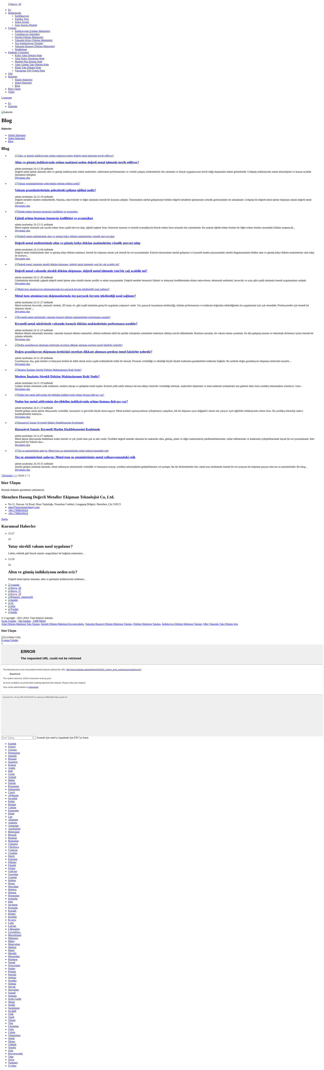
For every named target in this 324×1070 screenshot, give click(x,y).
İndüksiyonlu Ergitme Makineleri (32, 31)
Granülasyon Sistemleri (27, 34)
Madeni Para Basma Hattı (28, 61)
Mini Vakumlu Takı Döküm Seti (220, 624)
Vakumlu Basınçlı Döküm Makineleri (35, 46)
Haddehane (21, 49)
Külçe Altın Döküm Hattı (28, 55)
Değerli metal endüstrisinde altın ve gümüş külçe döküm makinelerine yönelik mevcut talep (77, 243)
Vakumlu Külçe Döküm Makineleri (33, 40)
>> (16, 475)
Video (11, 91)
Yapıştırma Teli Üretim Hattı (30, 70)
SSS (10, 73)
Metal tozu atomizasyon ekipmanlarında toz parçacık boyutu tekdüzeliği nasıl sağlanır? (75, 296)
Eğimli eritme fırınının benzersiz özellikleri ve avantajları (54, 218)
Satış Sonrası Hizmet (26, 25)
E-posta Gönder (9, 640)
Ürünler (12, 28)
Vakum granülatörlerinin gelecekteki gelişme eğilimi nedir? (55, 190)
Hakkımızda (14, 12)
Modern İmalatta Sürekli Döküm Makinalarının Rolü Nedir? (57, 376)
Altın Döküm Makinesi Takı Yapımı (20, 624)
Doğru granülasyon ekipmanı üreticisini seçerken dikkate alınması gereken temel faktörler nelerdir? (83, 351)
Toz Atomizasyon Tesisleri (29, 43)
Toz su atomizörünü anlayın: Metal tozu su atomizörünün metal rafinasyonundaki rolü (75, 457)
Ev (9, 9)
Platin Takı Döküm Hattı (28, 67)
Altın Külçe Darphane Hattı (29, 58)
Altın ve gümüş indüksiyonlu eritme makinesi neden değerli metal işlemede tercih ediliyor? (77, 162)
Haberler (12, 76)
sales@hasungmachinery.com (23, 507)
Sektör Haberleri (23, 79)
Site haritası (24, 621)
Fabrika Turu (22, 19)
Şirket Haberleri (23, 82)
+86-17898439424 (18, 510)
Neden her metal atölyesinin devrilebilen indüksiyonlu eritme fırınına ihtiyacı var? (71, 401)
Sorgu (4, 519)
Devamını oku (22, 177)
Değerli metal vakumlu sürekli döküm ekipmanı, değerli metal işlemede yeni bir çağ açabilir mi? (81, 271)
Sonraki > (9, 475)
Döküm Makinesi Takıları (147, 624)
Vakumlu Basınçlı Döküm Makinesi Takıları (108, 624)
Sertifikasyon (22, 16)
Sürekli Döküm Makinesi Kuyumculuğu (62, 624)
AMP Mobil (39, 621)
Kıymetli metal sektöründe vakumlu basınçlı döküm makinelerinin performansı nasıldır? (76, 323)
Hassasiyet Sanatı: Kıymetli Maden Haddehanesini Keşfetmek (57, 429)
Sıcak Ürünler (8, 621)
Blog (17, 85)
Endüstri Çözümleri (18, 52)
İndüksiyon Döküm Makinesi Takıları (182, 624)
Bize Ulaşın (14, 88)
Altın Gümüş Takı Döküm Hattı (32, 64)
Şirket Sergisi (22, 22)
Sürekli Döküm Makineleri (29, 37)
